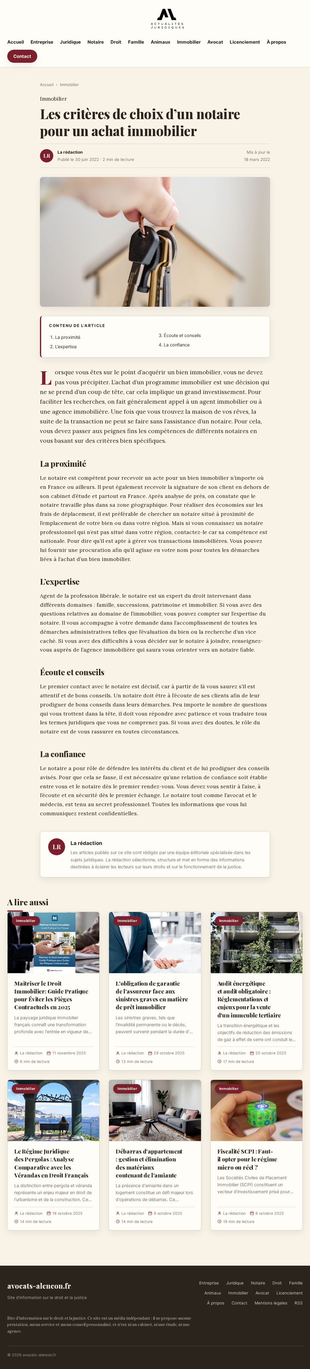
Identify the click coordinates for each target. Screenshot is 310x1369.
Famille (136, 42)
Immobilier (189, 42)
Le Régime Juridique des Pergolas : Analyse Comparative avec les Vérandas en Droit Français (51, 1163)
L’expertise (66, 346)
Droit (115, 42)
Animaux (160, 42)
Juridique (70, 42)
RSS (299, 1303)
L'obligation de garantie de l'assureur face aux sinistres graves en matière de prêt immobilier (152, 995)
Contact (22, 56)
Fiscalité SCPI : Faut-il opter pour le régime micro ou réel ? (247, 1159)
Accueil (15, 42)
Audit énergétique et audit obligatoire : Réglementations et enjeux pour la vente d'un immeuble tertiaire (249, 999)
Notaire (95, 42)
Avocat (215, 42)
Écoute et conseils (182, 335)
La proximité (67, 337)
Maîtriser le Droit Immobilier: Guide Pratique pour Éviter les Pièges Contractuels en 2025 (51, 995)
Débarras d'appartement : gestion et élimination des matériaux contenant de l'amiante (149, 1163)
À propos (276, 42)
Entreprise (42, 42)
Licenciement (245, 42)
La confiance (177, 345)
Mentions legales (271, 1303)
